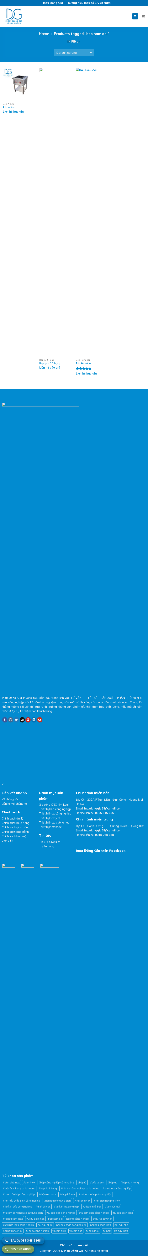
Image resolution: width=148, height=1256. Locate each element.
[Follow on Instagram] (10, 719)
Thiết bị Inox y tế (49, 818)
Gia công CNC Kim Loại (54, 804)
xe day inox (121, 1230)
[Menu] (135, 16)
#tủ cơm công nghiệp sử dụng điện (23, 1212)
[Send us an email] (22, 719)
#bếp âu (112, 1182)
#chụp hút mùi (67, 1194)
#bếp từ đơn (97, 1182)
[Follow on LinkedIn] (34, 719)
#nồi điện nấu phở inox (107, 1200)
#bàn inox (29, 1182)
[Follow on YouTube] (39, 719)
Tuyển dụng (46, 846)
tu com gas (76, 1230)
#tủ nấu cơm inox (13, 1218)
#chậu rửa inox (47, 1194)
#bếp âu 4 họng (130, 1182)
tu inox (107, 1230)
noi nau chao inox (100, 1224)
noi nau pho (121, 1224)
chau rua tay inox (102, 1218)
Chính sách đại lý (12, 818)
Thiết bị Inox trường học (54, 822)
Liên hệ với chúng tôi (15, 803)
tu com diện (59, 1230)
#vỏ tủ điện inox (35, 1218)
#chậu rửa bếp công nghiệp (19, 1194)
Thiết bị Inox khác (50, 827)
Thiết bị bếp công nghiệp (55, 809)
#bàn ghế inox (11, 1182)
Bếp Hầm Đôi (83, 363)
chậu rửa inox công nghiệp (18, 1224)
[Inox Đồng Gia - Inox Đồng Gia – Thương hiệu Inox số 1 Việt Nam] (29, 16)
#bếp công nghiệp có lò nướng (56, 1182)
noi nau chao (45, 1224)
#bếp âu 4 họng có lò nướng (19, 1188)
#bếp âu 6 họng (48, 1188)
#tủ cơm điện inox (123, 1212)
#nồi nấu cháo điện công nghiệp (21, 1200)
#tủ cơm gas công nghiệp (61, 1212)
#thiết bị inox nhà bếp (66, 1206)
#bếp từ (82, 1182)
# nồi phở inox (82, 1200)
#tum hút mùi (112, 1206)
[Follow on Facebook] (5, 719)
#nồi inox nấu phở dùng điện (95, 1194)
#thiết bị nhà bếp (92, 1206)
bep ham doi (55, 1218)
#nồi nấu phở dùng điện (57, 1200)
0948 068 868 (104, 835)
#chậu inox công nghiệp (117, 1188)
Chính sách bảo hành (15, 832)
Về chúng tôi (10, 799)
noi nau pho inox (12, 1230)
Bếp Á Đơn (9, 107)
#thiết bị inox (43, 1206)
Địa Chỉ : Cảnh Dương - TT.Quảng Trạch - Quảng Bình (110, 826)
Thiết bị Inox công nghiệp (55, 813)
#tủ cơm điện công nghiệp (94, 1212)
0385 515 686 (104, 813)
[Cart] (143, 16)
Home (44, 34)
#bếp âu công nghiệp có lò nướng (80, 1188)
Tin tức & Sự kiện (50, 842)
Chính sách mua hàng (15, 823)
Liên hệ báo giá (13, 111)
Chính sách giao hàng (15, 827)
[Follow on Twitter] (16, 719)
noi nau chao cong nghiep (71, 1224)
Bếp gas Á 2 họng (49, 363)
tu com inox (92, 1230)
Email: (99, 808)
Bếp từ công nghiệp (77, 1218)
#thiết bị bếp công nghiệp (17, 1206)
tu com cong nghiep (37, 1230)
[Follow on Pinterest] (28, 719)
